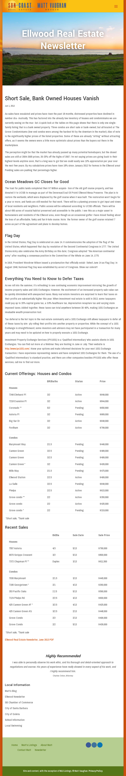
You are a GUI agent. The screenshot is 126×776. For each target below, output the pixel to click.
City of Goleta (12, 714)
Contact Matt (24, 750)
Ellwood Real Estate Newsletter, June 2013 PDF (29, 639)
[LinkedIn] (100, 745)
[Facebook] (88, 745)
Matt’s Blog (11, 691)
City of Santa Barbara (16, 708)
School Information (14, 720)
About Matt (46, 745)
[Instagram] (94, 745)
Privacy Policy (95, 770)
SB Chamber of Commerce (19, 702)
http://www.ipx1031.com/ (17, 348)
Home (14, 745)
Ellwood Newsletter (15, 696)
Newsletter (40, 750)
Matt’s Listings (29, 745)
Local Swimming (13, 725)
